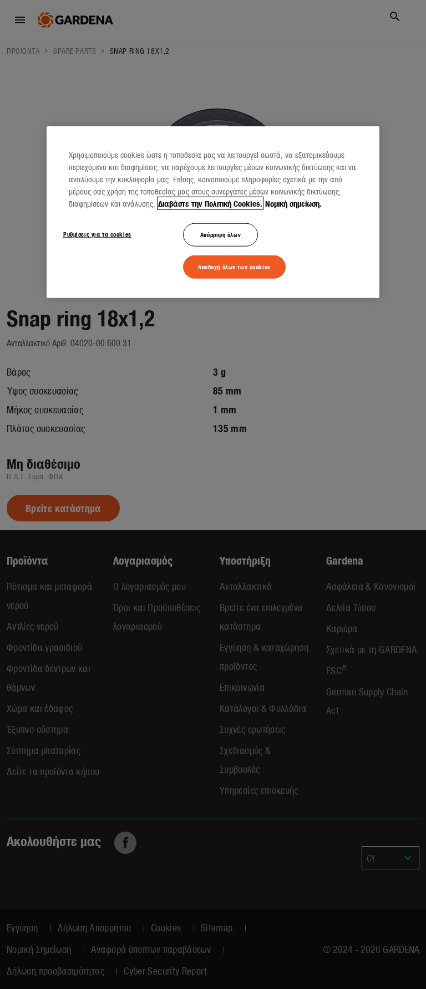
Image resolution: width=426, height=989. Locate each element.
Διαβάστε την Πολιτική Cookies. (210, 202)
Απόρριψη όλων (220, 233)
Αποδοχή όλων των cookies (234, 266)
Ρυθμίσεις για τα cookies (97, 233)
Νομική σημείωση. (293, 202)
